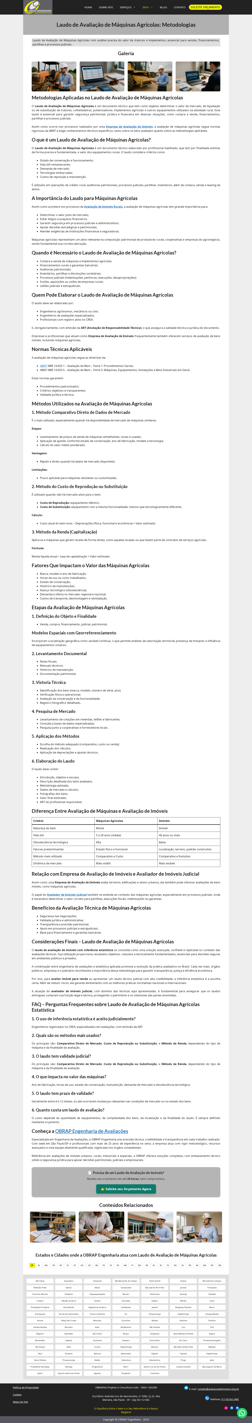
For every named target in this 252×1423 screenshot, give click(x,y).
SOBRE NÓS (106, 7)
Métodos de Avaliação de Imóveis (53, 1227)
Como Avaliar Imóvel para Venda (199, 1227)
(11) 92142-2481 (230, 1399)
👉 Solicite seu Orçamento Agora (126, 1189)
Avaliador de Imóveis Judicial (67, 895)
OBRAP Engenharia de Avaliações (91, 1131)
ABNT (43, 366)
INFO (146, 7)
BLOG (163, 7)
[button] (242, 1413)
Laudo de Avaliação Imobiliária (101, 1227)
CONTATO (179, 7)
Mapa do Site (20, 1401)
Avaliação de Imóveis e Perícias (150, 1227)
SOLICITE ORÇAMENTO (205, 7)
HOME (88, 7)
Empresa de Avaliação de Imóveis (129, 127)
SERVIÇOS (125, 7)
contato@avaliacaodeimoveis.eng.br (218, 1389)
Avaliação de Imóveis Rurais (103, 207)
